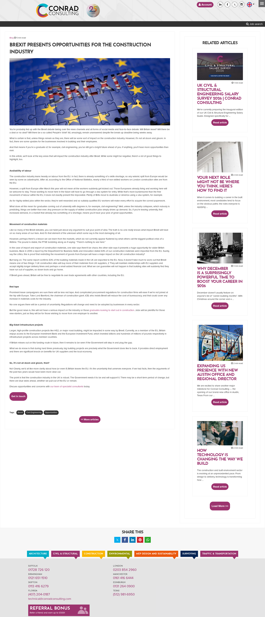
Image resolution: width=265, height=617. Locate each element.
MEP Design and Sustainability (156, 554)
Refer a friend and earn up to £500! (47, 612)
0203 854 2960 (124, 570)
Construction (93, 554)
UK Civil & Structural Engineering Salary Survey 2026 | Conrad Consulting (219, 94)
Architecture (38, 554)
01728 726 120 (39, 570)
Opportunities (51, 412)
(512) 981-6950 (124, 594)
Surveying (189, 554)
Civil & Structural (65, 554)
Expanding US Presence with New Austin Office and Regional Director (217, 372)
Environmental (119, 554)
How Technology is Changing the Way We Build (220, 457)
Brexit (20, 412)
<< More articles (90, 419)
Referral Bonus (50, 608)
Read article (220, 122)
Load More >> (220, 506)
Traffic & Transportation (219, 554)
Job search (256, 24)
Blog (12, 38)
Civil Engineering (34, 412)
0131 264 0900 (124, 586)
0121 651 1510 (37, 578)
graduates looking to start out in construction (112, 310)
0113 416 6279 (38, 586)
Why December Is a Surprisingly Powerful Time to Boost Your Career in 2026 (219, 277)
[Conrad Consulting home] (57, 10)
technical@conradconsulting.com (49, 599)
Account (206, 4)
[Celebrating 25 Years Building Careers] (93, 11)
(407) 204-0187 (39, 594)
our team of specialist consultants (66, 386)
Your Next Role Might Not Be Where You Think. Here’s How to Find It (218, 184)
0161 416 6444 (123, 578)
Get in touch (18, 396)
